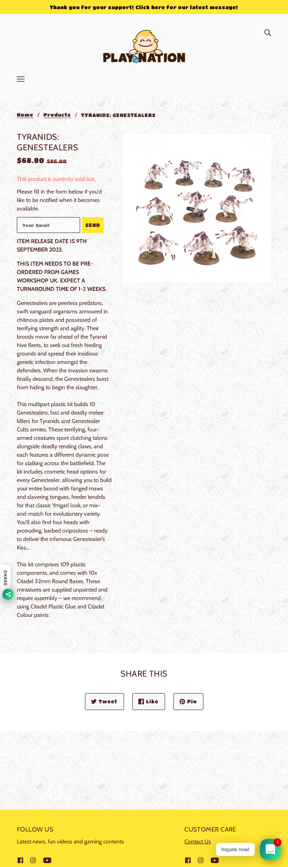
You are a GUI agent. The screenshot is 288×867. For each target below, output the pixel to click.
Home (25, 114)
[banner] (144, 45)
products (57, 114)
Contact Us (197, 841)
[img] (267, 32)
